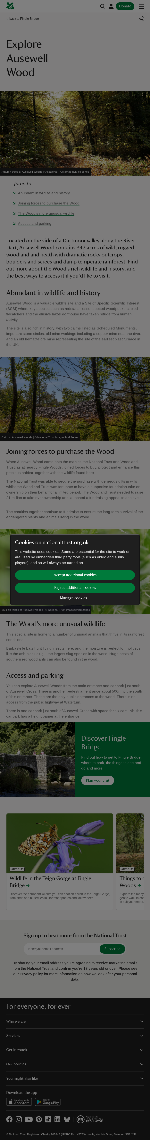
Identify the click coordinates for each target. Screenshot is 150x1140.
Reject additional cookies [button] (75, 588)
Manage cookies (73, 598)
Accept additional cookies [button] (75, 575)
